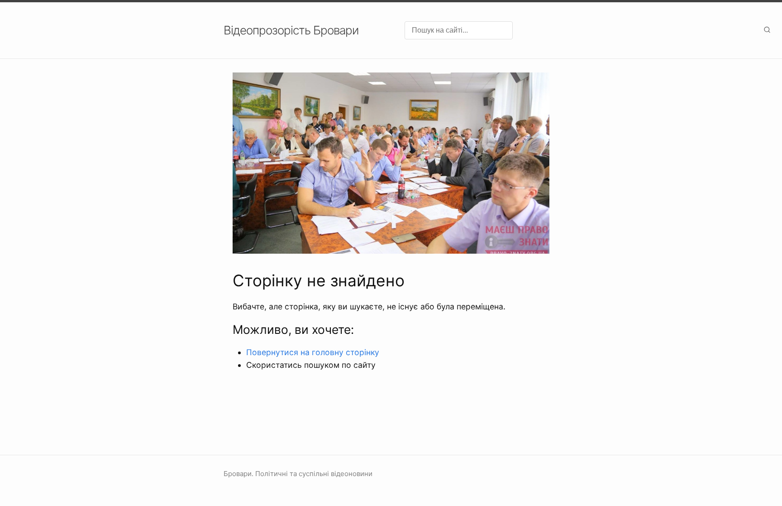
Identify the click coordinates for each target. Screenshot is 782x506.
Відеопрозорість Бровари (291, 30)
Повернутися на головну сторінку (312, 352)
